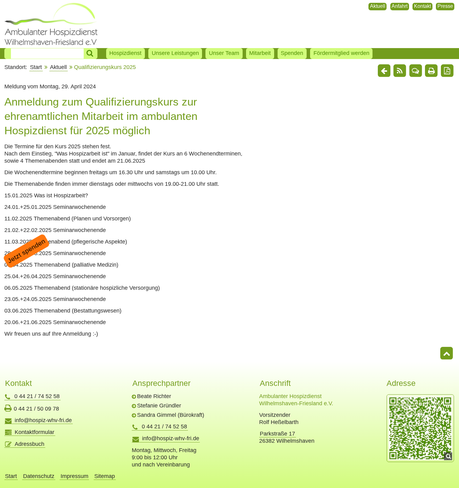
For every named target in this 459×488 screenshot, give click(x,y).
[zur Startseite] (51, 24)
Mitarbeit (260, 53)
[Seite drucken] (431, 71)
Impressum (74, 476)
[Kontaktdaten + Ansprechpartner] (415, 71)
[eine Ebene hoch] (384, 71)
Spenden (292, 53)
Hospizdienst (125, 53)
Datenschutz (38, 476)
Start (36, 67)
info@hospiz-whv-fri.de (43, 420)
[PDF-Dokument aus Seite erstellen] (447, 71)
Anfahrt (399, 6)
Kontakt (422, 6)
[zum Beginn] (446, 354)
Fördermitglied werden (341, 53)
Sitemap (104, 476)
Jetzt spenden (26, 250)
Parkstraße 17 (277, 434)
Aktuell (377, 6)
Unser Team (224, 53)
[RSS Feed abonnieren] (399, 71)
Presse (445, 6)
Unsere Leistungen (175, 53)
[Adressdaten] (420, 428)
